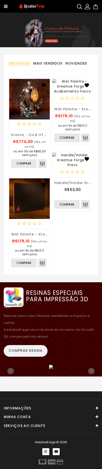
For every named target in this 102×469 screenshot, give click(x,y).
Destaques (19, 63)
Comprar (24, 163)
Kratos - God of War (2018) (38, 134)
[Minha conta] (87, 6)
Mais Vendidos (47, 63)
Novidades (76, 63)
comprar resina (26, 350)
